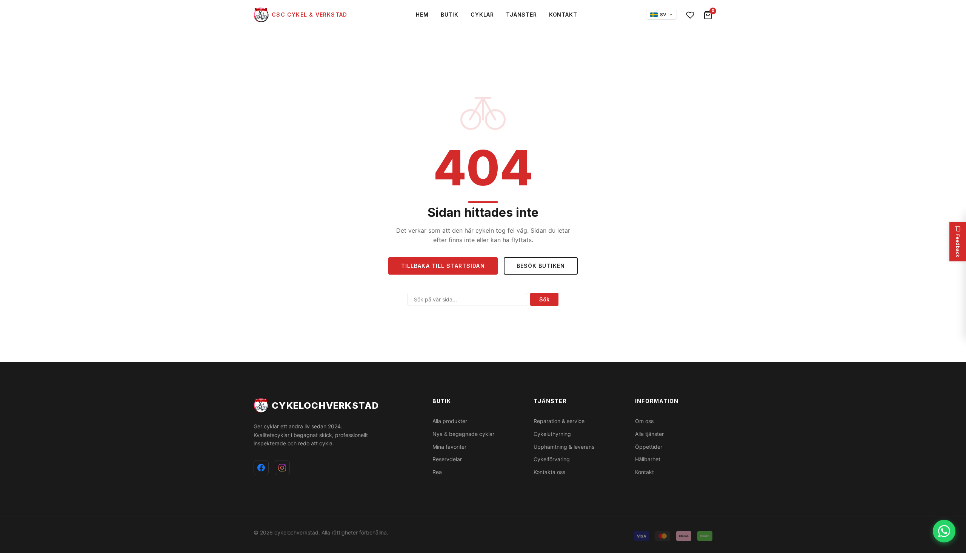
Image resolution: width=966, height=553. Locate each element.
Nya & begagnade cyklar (463, 434)
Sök (544, 299)
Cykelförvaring (552, 459)
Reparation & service (559, 421)
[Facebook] (261, 467)
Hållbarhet (647, 459)
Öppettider (648, 446)
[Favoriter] (690, 15)
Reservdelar (447, 459)
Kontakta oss (549, 472)
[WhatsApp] (944, 531)
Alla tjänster (649, 434)
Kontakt (563, 14)
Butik (449, 14)
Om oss (644, 421)
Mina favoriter (449, 446)
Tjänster (521, 14)
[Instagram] (282, 467)
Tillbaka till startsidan (443, 266)
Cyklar (482, 14)
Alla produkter (449, 421)
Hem (422, 14)
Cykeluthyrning (552, 434)
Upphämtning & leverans (564, 446)
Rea (437, 472)
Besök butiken (541, 266)
